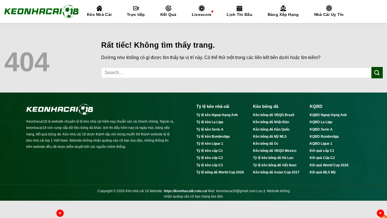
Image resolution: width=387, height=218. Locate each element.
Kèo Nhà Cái (99, 14)
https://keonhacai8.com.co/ (185, 191)
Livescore (202, 14)
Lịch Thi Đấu (239, 14)
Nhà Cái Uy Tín (329, 14)
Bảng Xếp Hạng (283, 14)
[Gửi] (377, 72)
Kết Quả (168, 14)
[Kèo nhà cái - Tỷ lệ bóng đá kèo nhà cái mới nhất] (41, 11)
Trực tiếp (136, 14)
